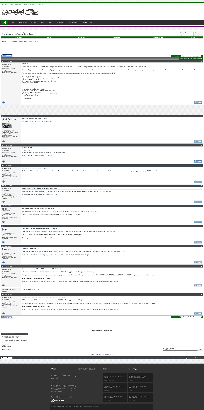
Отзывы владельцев (73, 22)
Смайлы (4, 344)
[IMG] (3, 345)
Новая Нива (107, 390)
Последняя (196, 56)
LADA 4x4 (5, 4)
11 (190, 56)
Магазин (40, 4)
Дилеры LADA (33, 33)
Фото (42, 22)
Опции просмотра (195, 58)
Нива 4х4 (131, 380)
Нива (130, 390)
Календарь (116, 37)
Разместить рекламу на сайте (89, 407)
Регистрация (18, 37)
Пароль (182, 35)
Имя (181, 32)
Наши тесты (23, 22)
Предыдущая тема (97, 330)
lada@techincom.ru (32, 82)
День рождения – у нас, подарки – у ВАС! (36, 278)
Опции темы (183, 58)
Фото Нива (132, 400)
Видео (50, 22)
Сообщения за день (157, 37)
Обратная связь (189, 358)
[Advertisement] (102, 49)
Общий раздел (24, 33)
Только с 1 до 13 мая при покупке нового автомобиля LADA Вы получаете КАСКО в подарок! (52, 234)
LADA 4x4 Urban (16, 4)
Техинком (6, 64)
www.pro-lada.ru (26, 98)
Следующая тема (107, 330)
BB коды (4, 342)
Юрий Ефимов (9, 119)
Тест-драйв (59, 22)
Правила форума (6, 349)
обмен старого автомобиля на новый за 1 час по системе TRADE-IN (57, 214)
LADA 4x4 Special (29, 4)
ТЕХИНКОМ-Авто (43, 67)
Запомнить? (199, 33)
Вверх (201, 358)
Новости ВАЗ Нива (109, 380)
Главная (4, 22)
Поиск (193, 37)
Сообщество (80, 37)
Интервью (34, 22)
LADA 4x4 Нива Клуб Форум (11, 33)
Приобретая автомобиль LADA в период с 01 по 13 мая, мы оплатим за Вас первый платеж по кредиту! (55, 255)
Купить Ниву (107, 400)
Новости (12, 22)
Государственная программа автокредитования (77, 191)
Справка (48, 37)
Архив (197, 358)
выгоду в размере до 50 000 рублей (144, 171)
